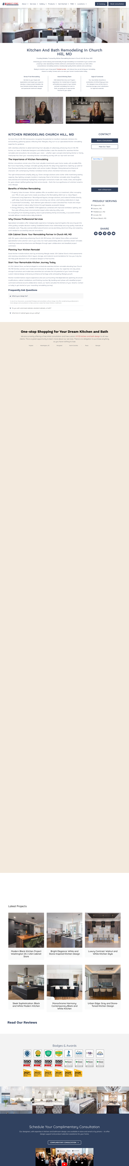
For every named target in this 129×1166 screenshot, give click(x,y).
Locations (81, 4)
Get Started (62, 4)
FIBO (72, 4)
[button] (96, 233)
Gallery (42, 4)
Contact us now (61, 69)
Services (33, 4)
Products (51, 4)
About (24, 4)
